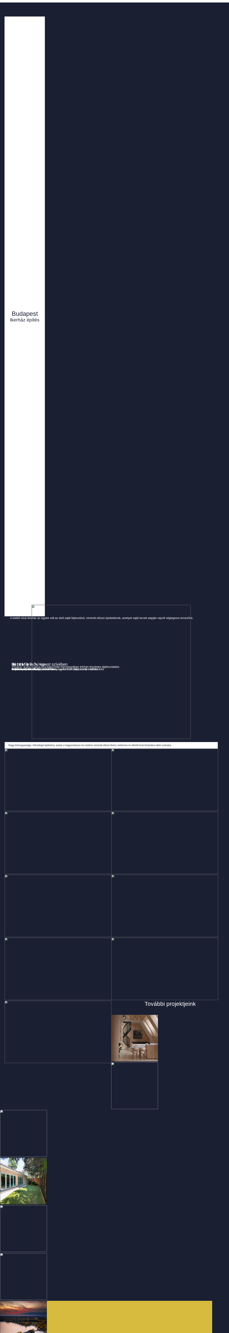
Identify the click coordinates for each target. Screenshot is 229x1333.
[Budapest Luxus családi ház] (106, 1133)
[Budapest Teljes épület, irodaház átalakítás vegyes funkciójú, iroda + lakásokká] (106, 1086)
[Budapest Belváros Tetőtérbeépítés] (106, 1277)
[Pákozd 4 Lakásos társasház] (106, 1229)
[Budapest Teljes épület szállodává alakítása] (106, 1181)
